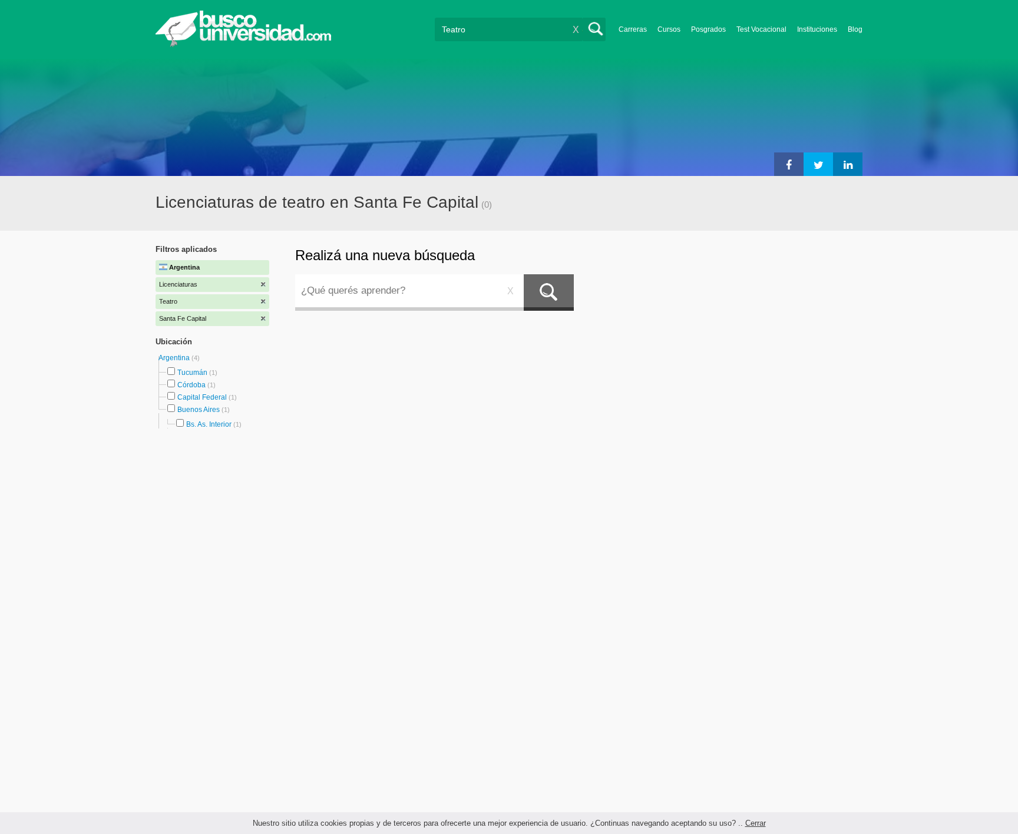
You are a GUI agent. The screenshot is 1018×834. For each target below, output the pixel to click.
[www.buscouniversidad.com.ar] (243, 44)
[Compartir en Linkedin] (847, 164)
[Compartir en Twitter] (818, 164)
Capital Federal (202, 397)
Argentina (174, 358)
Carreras (633, 29)
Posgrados (708, 29)
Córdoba (191, 385)
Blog (855, 29)
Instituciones (817, 29)
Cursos (668, 29)
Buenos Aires (198, 410)
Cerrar (755, 823)
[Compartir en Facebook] (789, 164)
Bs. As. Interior (209, 424)
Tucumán (192, 372)
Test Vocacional (761, 29)
